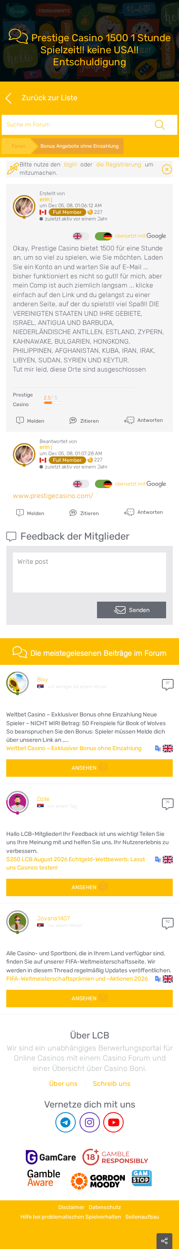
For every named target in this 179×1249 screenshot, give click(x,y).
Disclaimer (71, 1207)
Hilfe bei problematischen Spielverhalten (70, 1217)
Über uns (63, 1084)
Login (70, 164)
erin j (46, 199)
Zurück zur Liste (49, 97)
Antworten (149, 420)
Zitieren (89, 421)
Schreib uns (111, 1084)
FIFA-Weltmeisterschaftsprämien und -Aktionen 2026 (77, 978)
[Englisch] (81, 236)
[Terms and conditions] (115, 1157)
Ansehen (84, 768)
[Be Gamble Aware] (44, 1178)
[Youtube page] (113, 1122)
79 (167, 802)
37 (167, 683)
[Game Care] (51, 1157)
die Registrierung (118, 164)
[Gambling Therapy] (98, 1178)
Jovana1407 (53, 918)
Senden (139, 610)
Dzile (43, 799)
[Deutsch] (103, 236)
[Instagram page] (90, 1122)
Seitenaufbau (142, 1217)
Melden (35, 421)
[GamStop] (141, 1178)
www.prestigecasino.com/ (53, 496)
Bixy (42, 679)
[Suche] (159, 125)
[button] (164, 748)
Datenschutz (105, 1207)
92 (168, 921)
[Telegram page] (65, 1122)
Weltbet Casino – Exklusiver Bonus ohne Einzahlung (74, 748)
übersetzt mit (131, 236)
